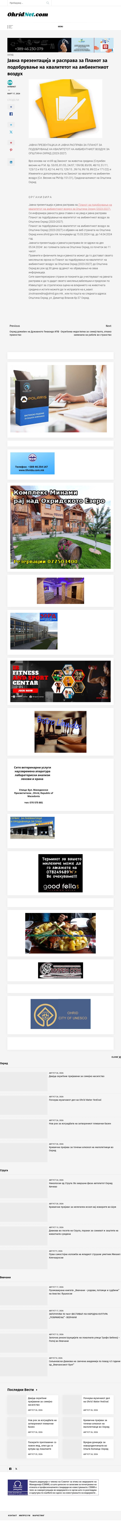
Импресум (24, 1516)
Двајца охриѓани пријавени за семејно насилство (76, 1076)
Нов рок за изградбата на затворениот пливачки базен (80, 1123)
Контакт (12, 1516)
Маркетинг (39, 1516)
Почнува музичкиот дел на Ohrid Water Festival (75, 1099)
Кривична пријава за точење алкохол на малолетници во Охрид (96, 1423)
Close (115, 1057)
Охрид (10, 55)
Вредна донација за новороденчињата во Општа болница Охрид (95, 1445)
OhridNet (11, 87)
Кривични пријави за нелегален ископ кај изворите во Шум (82, 1207)
